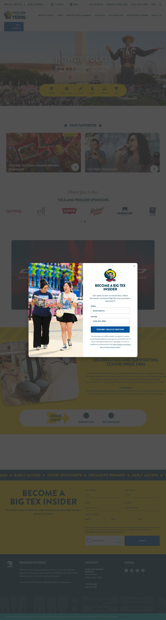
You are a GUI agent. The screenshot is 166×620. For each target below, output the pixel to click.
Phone (94, 316)
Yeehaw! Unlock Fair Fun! (110, 329)
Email (93, 306)
